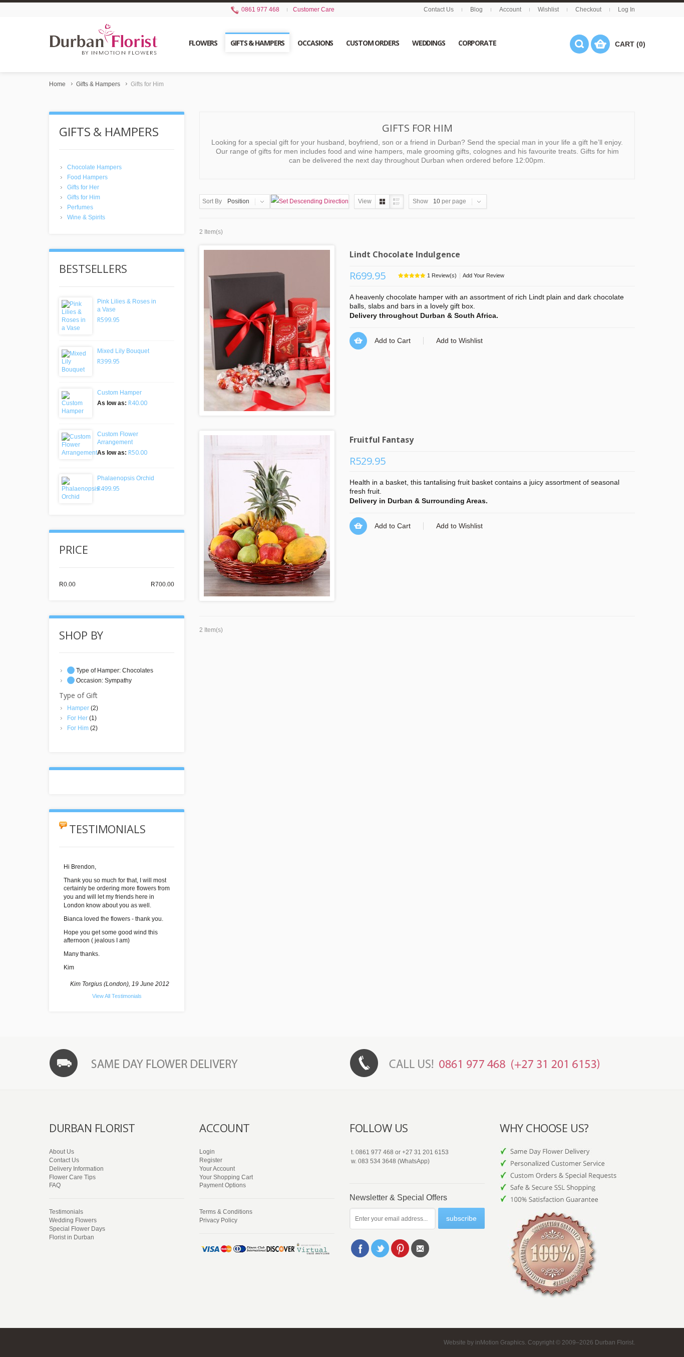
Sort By (212, 201)
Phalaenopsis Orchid (125, 478)
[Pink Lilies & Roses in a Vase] (75, 315)
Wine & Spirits (86, 217)
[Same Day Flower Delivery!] (191, 1063)
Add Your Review (483, 275)
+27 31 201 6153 (425, 1152)
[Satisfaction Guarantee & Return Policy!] (567, 1245)
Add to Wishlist (459, 340)
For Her (77, 718)
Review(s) (442, 275)
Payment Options (222, 1185)
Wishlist (548, 9)
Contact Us (439, 9)
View (365, 201)
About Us (61, 1151)
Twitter (380, 1248)
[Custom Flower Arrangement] (75, 444)
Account (510, 9)
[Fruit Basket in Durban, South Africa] (266, 516)
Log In (626, 9)
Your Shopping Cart (226, 1177)
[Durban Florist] (103, 44)
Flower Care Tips (72, 1177)
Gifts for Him (83, 197)
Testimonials (66, 1211)
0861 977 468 (259, 9)
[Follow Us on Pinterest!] (400, 1248)
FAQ (55, 1185)
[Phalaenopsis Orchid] (75, 488)
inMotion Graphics (500, 1342)
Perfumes (80, 207)
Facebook (360, 1248)
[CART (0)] (600, 44)
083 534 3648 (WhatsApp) (394, 1161)
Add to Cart (393, 340)
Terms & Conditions (225, 1211)
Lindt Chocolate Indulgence (405, 254)
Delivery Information (76, 1168)
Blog (476, 9)
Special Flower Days (77, 1228)
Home (57, 84)
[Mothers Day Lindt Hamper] (266, 330)
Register (210, 1160)
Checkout (588, 9)
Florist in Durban (71, 1237)
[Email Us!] (420, 1248)
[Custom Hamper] (75, 403)
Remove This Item (71, 670)
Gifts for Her (83, 187)
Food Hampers (87, 177)
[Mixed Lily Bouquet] (75, 361)
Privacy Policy (218, 1220)
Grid (382, 201)
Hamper (78, 708)
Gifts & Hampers (98, 84)
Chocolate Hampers (94, 167)
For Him (78, 728)
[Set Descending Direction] (310, 201)
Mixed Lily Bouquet (123, 351)
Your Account (217, 1168)
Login (207, 1151)
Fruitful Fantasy (382, 439)
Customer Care (313, 9)
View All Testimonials (117, 996)
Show (420, 201)
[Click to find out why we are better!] (567, 1170)
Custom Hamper (119, 392)
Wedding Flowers (73, 1220)
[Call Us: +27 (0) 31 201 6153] (492, 1063)
